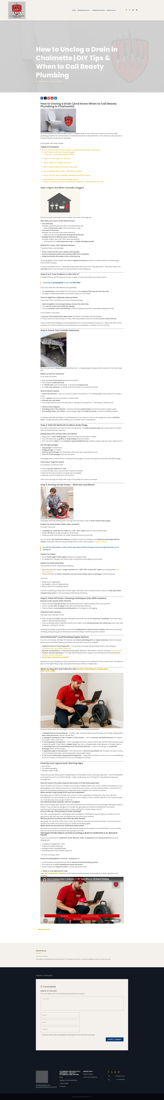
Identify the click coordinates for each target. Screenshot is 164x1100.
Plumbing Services (83, 10)
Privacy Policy (88, 1074)
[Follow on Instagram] (133, 10)
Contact (63, 1086)
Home (74, 10)
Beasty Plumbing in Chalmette (92, 669)
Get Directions (117, 651)
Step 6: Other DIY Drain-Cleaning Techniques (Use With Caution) (67, 175)
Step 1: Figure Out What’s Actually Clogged (59, 152)
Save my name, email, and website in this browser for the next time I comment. (69, 1035)
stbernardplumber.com (53, 873)
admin (40, 81)
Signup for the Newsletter (68, 1080)
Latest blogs (64, 1083)
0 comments (58, 81)
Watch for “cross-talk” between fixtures (59, 154)
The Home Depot (100, 542)
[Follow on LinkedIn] (55, 98)
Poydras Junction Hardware (52, 655)
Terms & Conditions (90, 1077)
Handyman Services (99, 10)
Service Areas (111, 10)
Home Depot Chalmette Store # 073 (55, 657)
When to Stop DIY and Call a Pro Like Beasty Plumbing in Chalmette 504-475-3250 (73, 182)
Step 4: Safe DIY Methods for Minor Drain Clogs (60, 167)
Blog (61, 1077)
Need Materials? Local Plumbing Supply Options (61, 179)
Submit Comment (114, 1039)
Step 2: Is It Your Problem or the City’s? (57, 159)
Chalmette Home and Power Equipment (56, 648)
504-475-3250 (47, 671)
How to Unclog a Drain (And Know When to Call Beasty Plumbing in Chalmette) (71, 150)
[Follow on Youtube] (136, 10)
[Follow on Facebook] (126, 10)
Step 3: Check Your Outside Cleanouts (57, 163)
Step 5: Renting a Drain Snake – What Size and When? (62, 171)
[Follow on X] (129, 10)
